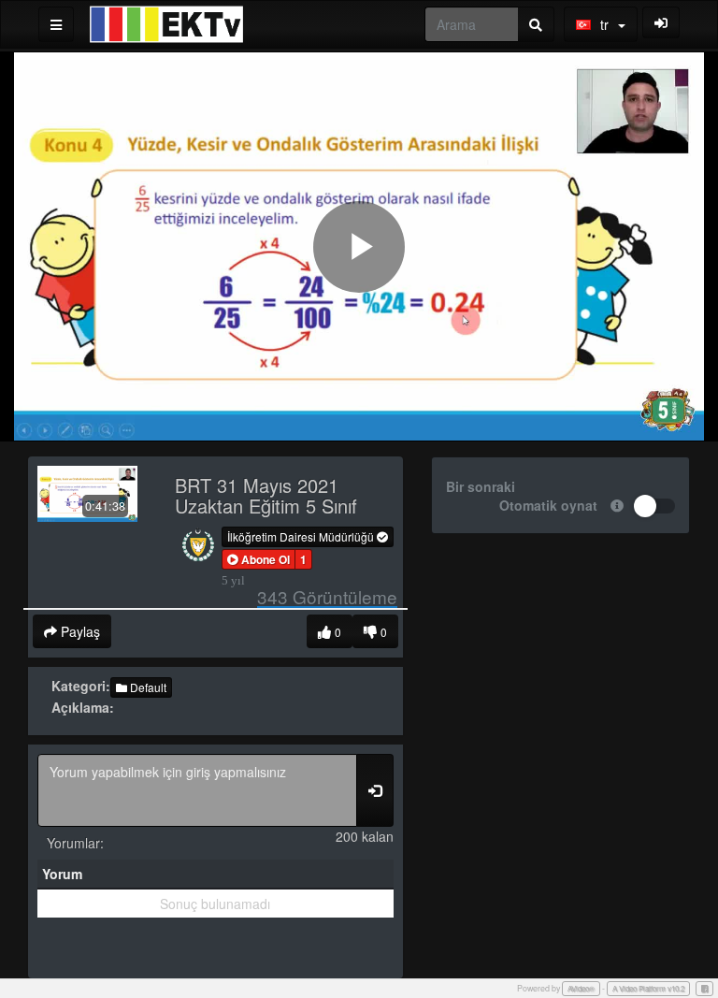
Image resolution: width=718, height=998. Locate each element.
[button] (258, 559)
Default (146, 687)
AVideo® (581, 988)
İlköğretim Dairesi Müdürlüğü (302, 536)
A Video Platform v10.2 (648, 988)
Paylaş (78, 631)
